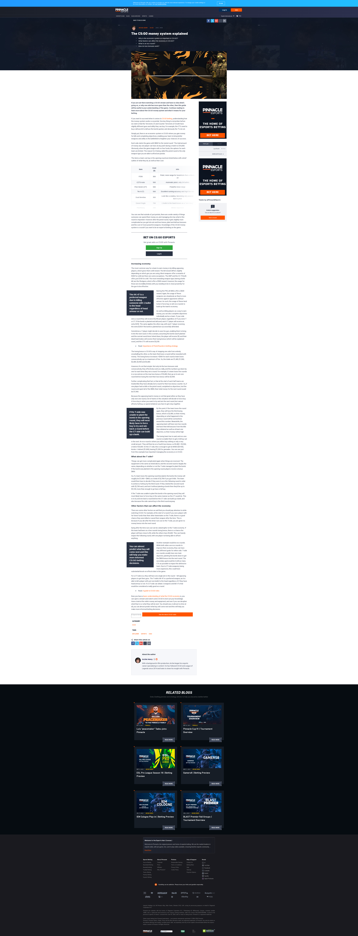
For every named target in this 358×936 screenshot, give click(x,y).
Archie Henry (143, 27)
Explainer (135, 634)
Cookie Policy (175, 869)
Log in (159, 254)
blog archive (135, 16)
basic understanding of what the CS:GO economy (161, 596)
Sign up (159, 248)
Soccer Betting (147, 862)
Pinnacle (147, 725)
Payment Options (191, 872)
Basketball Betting (148, 865)
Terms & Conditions (176, 865)
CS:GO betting (167, 119)
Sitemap (189, 869)
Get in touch (213, 217)
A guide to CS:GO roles (151, 591)
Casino (151, 16)
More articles (218, 154)
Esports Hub (120, 16)
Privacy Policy (175, 867)
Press (158, 865)
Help (240, 16)
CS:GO (152, 27)
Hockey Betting (147, 874)
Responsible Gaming (176, 862)
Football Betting (147, 869)
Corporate (159, 862)
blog (128, 16)
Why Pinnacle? (161, 869)
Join (236, 10)
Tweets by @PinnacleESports (209, 200)
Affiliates (159, 867)
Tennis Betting (147, 872)
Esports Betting (147, 877)
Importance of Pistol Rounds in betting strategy (160, 346)
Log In (224, 10)
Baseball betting (147, 867)
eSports (144, 634)
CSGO (150, 634)
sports (144, 16)
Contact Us (190, 862)
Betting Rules (190, 865)
